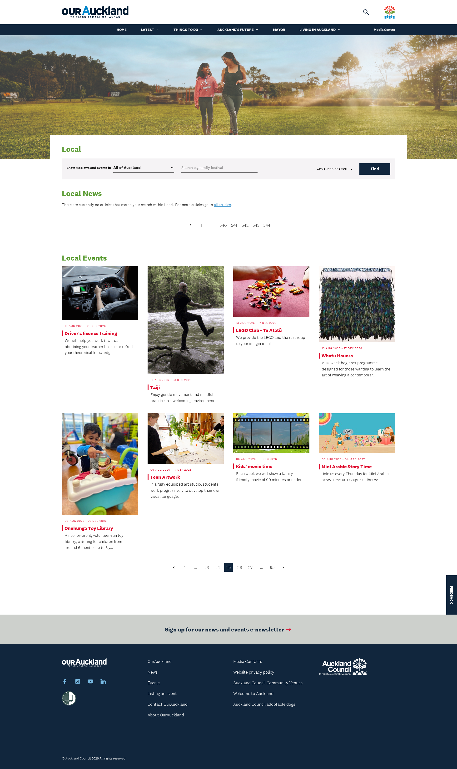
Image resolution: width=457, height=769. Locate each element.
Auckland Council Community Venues (268, 682)
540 (223, 225)
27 (250, 567)
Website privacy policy (253, 672)
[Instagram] (77, 682)
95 (272, 567)
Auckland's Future (235, 29)
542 (245, 225)
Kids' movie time (254, 466)
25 (228, 567)
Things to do (186, 29)
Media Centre (384, 29)
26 (239, 567)
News (153, 672)
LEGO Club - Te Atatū (259, 330)
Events (154, 682)
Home (122, 29)
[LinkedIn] (103, 682)
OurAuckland (160, 661)
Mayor (279, 29)
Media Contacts (247, 661)
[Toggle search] (366, 12)
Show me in (89, 168)
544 (266, 225)
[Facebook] (65, 682)
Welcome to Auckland (253, 693)
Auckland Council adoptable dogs (264, 704)
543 (256, 225)
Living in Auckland (317, 29)
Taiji (155, 387)
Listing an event (162, 693)
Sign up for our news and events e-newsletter (224, 629)
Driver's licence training (91, 333)
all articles (222, 204)
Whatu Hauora (337, 356)
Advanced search (332, 169)
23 (206, 567)
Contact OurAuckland (168, 704)
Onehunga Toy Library (89, 528)
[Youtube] (90, 682)
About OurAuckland (166, 715)
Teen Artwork (165, 477)
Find (375, 168)
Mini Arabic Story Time (347, 466)
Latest (147, 29)
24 (217, 567)
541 (234, 225)
